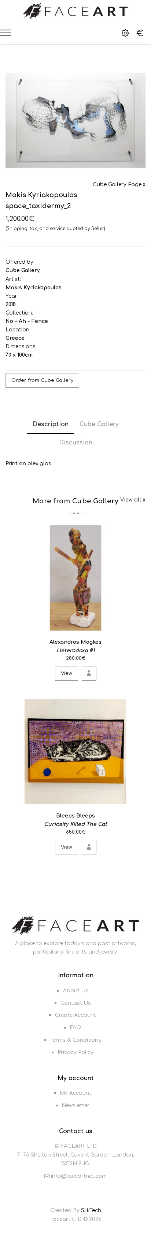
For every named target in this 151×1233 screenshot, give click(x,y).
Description (51, 424)
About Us (75, 990)
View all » (133, 500)
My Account (75, 1093)
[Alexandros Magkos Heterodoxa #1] (138, 623)
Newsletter (75, 1105)
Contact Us (75, 1003)
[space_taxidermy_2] (75, 120)
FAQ (75, 1027)
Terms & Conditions (75, 1040)
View (66, 673)
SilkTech (91, 1210)
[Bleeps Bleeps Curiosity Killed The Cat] (138, 797)
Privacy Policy (75, 1052)
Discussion (75, 442)
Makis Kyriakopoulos (33, 287)
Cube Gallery (22, 270)
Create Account (75, 1015)
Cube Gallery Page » (119, 184)
